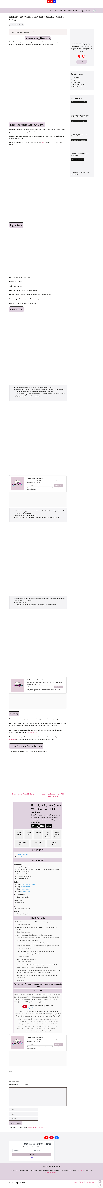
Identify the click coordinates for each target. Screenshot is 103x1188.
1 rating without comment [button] (35, 1127)
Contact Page (80, 1170)
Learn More (82, 62)
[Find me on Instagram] (79, 56)
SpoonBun (31, 1008)
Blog (81, 10)
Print (36, 826)
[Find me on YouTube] (83, 56)
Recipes (54, 10)
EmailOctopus (35, 1157)
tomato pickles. (32, 732)
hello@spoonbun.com (51, 1172)
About (88, 10)
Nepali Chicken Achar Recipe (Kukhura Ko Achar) (79, 135)
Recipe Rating (13, 1084)
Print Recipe (46, 38)
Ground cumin (24, 889)
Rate (49, 826)
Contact (91, 1182)
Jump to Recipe (33, 38)
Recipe (15, 1071)
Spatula (20, 856)
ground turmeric (25, 887)
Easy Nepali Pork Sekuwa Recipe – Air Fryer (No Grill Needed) (81, 115)
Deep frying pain (23, 854)
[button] (32, 812)
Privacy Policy (83, 1182)
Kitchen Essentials (68, 10)
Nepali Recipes (77, 101)
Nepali (82, 101)
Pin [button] (43, 826)
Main (82, 159)
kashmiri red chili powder (28, 884)
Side (85, 101)
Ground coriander (25, 891)
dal (43, 142)
